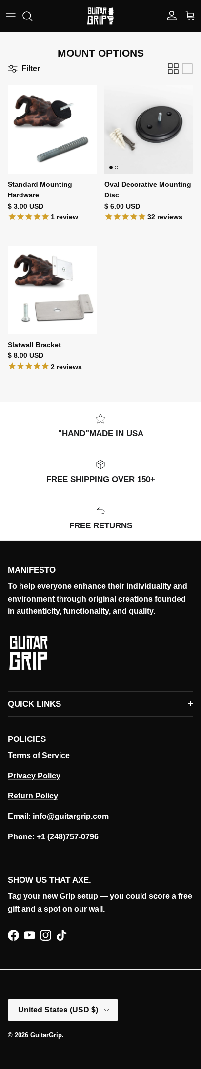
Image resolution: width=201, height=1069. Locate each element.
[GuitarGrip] (100, 16)
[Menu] (10, 16)
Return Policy (33, 796)
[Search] (32, 16)
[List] (187, 69)
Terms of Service (39, 755)
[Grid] (173, 69)
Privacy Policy (34, 776)
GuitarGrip (46, 1035)
